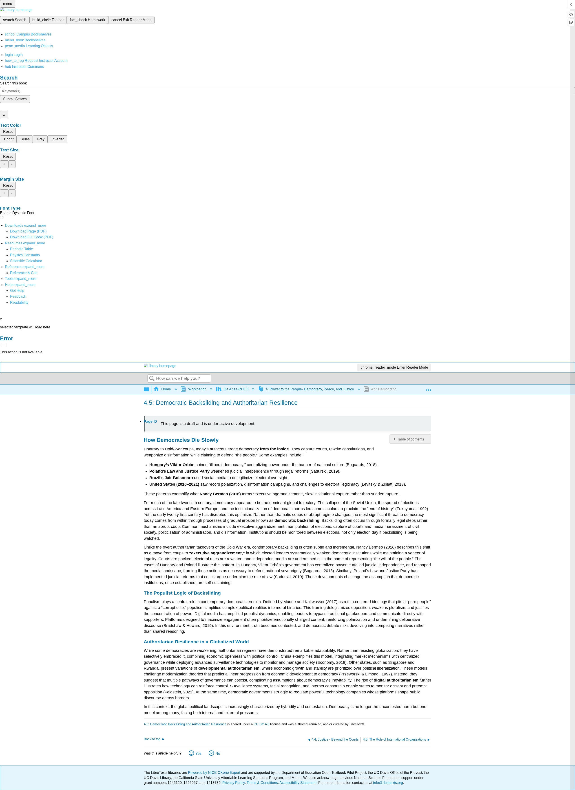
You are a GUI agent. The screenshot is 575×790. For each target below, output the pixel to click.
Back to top (152, 739)
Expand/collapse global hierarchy (149, 389)
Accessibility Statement (297, 783)
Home (166, 389)
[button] (18, 296)
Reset (8, 131)
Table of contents (410, 439)
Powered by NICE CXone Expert (214, 773)
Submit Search (15, 99)
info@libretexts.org (387, 783)
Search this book (13, 83)
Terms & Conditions (262, 783)
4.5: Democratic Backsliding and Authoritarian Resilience (185, 724)
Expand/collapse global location (428, 388)
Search (151, 379)
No (217, 753)
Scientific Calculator (26, 261)
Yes (198, 753)
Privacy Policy (233, 783)
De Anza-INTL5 (236, 389)
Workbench (197, 389)
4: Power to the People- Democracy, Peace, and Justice (310, 389)
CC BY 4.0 (261, 724)
